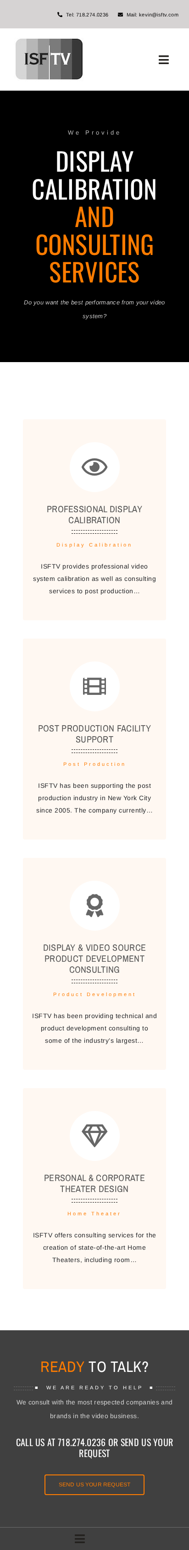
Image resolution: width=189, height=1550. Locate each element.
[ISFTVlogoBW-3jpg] (49, 40)
